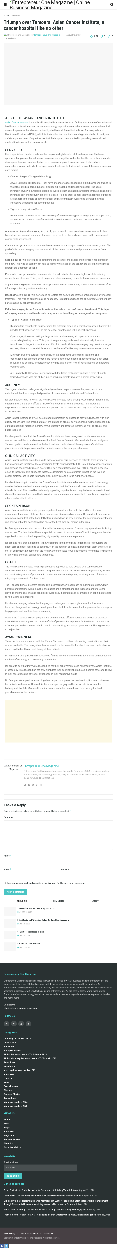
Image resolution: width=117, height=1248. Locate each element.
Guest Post (9, 1062)
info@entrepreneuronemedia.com (20, 1008)
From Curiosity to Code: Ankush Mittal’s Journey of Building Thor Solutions (41, 1190)
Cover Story (10, 1042)
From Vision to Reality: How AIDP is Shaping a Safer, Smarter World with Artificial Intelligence (50, 1215)
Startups (8, 1090)
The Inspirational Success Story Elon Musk (36, 908)
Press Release (11, 1086)
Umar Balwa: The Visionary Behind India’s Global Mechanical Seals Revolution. (43, 1195)
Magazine (9, 1135)
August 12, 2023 (73, 35)
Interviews (15, 15)
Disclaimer (48, 1233)
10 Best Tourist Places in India (30, 932)
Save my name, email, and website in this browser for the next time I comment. (46, 883)
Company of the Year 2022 (17, 1038)
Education (9, 1046)
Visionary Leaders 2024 (15, 1102)
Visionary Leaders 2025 (15, 1106)
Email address (11, 1162)
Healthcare (9, 1066)
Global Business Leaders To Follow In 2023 (25, 1054)
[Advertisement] (58, 721)
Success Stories (12, 1094)
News (6, 1082)
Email (7, 869)
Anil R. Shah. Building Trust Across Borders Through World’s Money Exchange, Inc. (45, 1209)
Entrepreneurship (12, 1050)
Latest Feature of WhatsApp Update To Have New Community (43, 920)
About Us (8, 1143)
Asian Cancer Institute (16, 122)
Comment (10, 817)
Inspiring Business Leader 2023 (19, 1070)
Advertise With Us (12, 1147)
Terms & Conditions (29, 1233)
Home (6, 15)
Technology (10, 1098)
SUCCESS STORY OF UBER (28, 943)
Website (65, 869)
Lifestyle (8, 1078)
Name (8, 855)
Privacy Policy (9, 1233)
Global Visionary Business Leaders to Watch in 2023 (30, 1058)
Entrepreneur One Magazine (48, 35)
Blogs (7, 1127)
